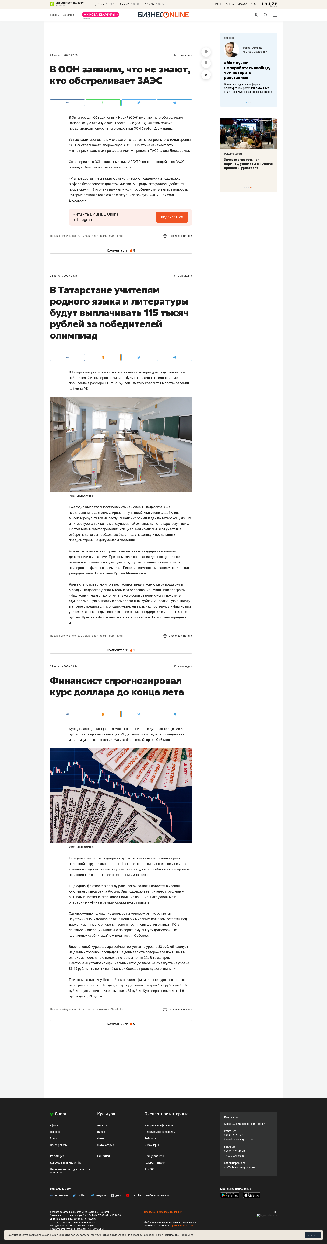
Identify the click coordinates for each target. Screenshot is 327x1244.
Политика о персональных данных (163, 1212)
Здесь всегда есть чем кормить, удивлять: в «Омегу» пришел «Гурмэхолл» (248, 163)
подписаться (172, 217)
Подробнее (186, 1234)
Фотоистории (105, 1145)
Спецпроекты (154, 1156)
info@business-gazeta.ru (239, 1139)
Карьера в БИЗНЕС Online (65, 1162)
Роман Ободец (252, 47)
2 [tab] (248, 102)
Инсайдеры (152, 1145)
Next (273, 102)
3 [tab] (250, 102)
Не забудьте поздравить (160, 1131)
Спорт (60, 1114)
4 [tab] (250, 187)
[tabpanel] (248, 68)
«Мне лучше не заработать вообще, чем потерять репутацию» (247, 70)
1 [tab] (246, 102)
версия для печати (180, 235)
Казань (54, 14)
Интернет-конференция (159, 1125)
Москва (242, 3)
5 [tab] (251, 187)
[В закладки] (206, 63)
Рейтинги (150, 1138)
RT (123, 734)
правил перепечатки (182, 1225)
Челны (218, 3)
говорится (153, 383)
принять (313, 1235)
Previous (225, 102)
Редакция (57, 1156)
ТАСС (154, 151)
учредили (91, 606)
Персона (55, 1131)
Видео (101, 1131)
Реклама (103, 1156)
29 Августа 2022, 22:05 (64, 55)
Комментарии (121, 250)
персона (229, 37)
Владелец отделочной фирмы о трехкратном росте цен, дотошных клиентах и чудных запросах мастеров (248, 88)
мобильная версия (158, 1195)
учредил (177, 617)
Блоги (53, 1138)
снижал (129, 980)
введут (139, 584)
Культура (106, 1114)
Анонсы (102, 1125)
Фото (100, 1138)
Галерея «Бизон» (155, 1162)
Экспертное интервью (167, 1114)
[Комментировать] (206, 52)
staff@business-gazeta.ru (239, 1167)
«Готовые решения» (255, 51)
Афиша (54, 1125)
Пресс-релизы (58, 1145)
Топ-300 (149, 1169)
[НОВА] (100, 15)
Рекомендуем (233, 153)
